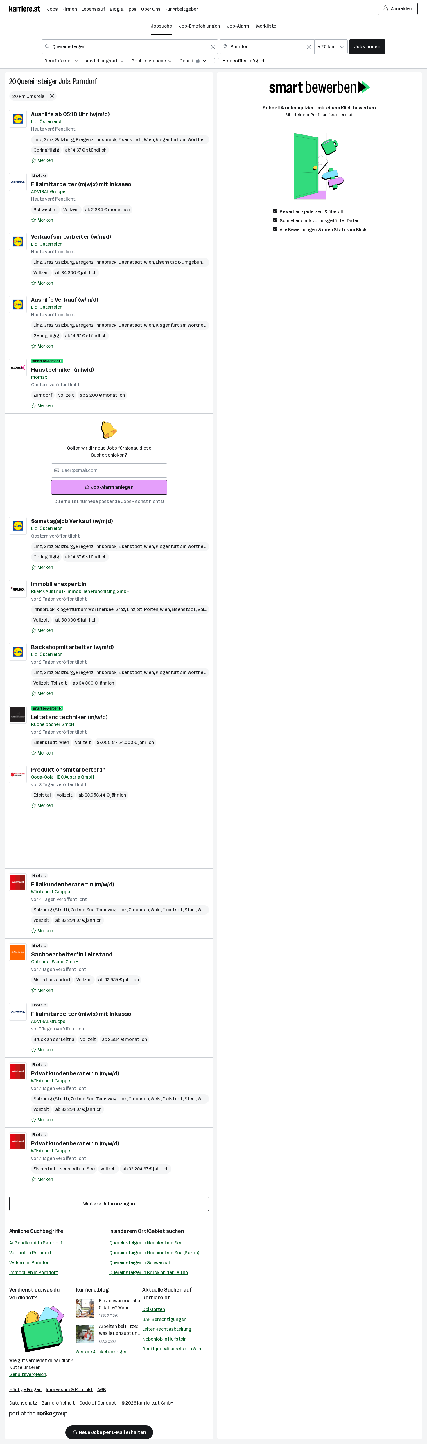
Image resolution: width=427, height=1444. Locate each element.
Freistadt (173, 910)
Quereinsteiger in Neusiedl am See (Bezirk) (154, 1253)
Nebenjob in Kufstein (164, 1339)
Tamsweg (107, 910)
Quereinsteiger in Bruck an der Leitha (148, 1272)
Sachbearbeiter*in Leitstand (71, 954)
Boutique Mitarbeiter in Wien (172, 1349)
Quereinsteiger (37, 81)
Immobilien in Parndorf (33, 1272)
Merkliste (266, 26)
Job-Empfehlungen (199, 26)
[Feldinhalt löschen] (213, 46)
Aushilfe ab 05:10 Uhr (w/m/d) (70, 114)
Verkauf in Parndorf (30, 1262)
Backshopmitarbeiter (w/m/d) (72, 647)
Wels (156, 910)
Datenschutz (23, 1403)
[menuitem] (65, 61)
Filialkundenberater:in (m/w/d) (72, 884)
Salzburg (65, 139)
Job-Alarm (238, 26)
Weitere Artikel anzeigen (102, 1352)
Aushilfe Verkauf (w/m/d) (64, 299)
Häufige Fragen (25, 1389)
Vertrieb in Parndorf (30, 1253)
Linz (38, 139)
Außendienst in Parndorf (35, 1243)
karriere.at (156, 1297)
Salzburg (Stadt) (52, 910)
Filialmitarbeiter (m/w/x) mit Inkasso (81, 184)
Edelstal (42, 795)
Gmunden (139, 910)
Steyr (191, 910)
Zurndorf (42, 395)
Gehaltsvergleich (27, 1374)
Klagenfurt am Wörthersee (185, 139)
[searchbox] (109, 470)
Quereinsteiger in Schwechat (140, 1262)
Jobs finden (367, 46)
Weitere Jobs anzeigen (109, 1203)
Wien (150, 139)
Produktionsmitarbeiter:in (68, 769)
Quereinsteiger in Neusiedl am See (145, 1243)
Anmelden (401, 8)
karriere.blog (92, 1290)
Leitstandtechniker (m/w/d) (69, 717)
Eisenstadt (131, 139)
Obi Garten (153, 1309)
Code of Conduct (97, 1403)
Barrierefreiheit (58, 1403)
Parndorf (85, 81)
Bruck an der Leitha (53, 1039)
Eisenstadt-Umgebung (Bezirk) (189, 262)
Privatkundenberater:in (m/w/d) (75, 1073)
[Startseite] (28, 8)
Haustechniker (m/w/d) (62, 369)
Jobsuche (161, 26)
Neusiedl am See (77, 1169)
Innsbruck (106, 139)
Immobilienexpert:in (59, 584)
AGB (101, 1389)
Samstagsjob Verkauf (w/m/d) (72, 521)
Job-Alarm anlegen (112, 487)
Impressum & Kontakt (69, 1389)
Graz (49, 139)
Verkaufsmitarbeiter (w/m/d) (71, 236)
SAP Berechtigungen (164, 1319)
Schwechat (45, 209)
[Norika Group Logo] (38, 1415)
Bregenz (85, 139)
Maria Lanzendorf (52, 980)
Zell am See (83, 910)
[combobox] (130, 46)
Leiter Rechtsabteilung (166, 1329)
